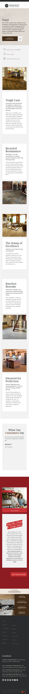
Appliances (4, 636)
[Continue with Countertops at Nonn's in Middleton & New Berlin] (14, 602)
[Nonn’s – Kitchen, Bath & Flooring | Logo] (12, 5)
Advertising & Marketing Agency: (14, 691)
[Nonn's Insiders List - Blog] (14, 499)
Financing (14, 629)
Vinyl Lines (10, 54)
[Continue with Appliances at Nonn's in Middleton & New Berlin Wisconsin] (14, 607)
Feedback (4, 643)
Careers (14, 632)
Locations (4, 639)
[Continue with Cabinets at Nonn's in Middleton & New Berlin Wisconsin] (14, 612)
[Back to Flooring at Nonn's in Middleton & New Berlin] (14, 596)
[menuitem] (24, 5)
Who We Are (15, 636)
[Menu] (24, 5)
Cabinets (4, 632)
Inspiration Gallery (13, 59)
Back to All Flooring (13, 49)
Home (3, 621)
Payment (14, 625)
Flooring (4, 624)
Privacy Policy (15, 643)
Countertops (5, 628)
